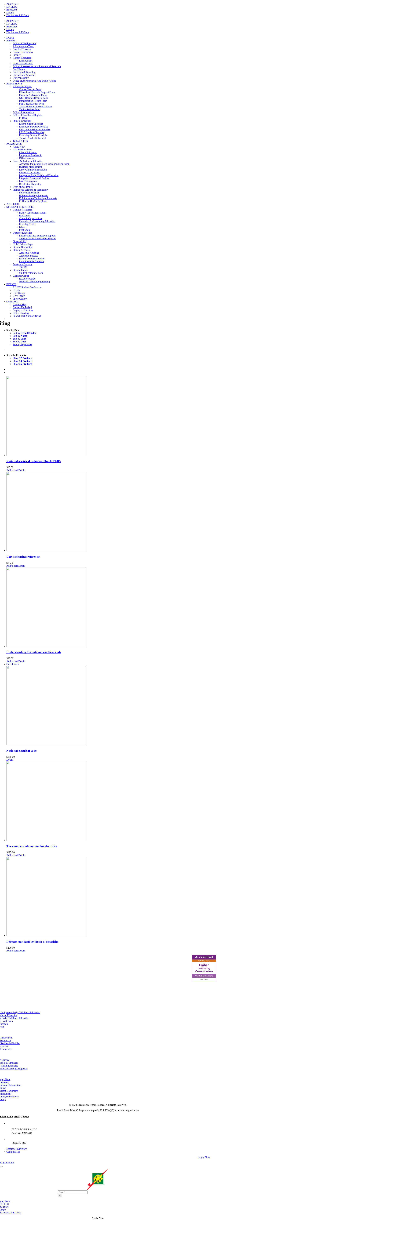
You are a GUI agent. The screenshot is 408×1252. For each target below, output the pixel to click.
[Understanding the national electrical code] (207, 607)
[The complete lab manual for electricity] (207, 801)
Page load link (7, 1162)
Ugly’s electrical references (23, 556)
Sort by (24, 333)
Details (21, 470)
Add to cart (12, 470)
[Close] (1, 1166)
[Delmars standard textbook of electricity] (207, 897)
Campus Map (13, 1151)
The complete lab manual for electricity (31, 846)
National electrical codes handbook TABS (33, 461)
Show (22, 358)
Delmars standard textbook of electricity (32, 941)
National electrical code (21, 750)
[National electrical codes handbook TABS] (207, 416)
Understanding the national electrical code (33, 652)
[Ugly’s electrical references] (207, 512)
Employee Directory (16, 1148)
